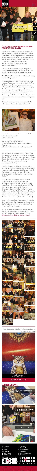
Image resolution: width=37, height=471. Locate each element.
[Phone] (35, 33)
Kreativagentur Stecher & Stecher (26, 469)
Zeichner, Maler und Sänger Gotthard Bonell (16, 215)
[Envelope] (35, 28)
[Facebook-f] (35, 24)
